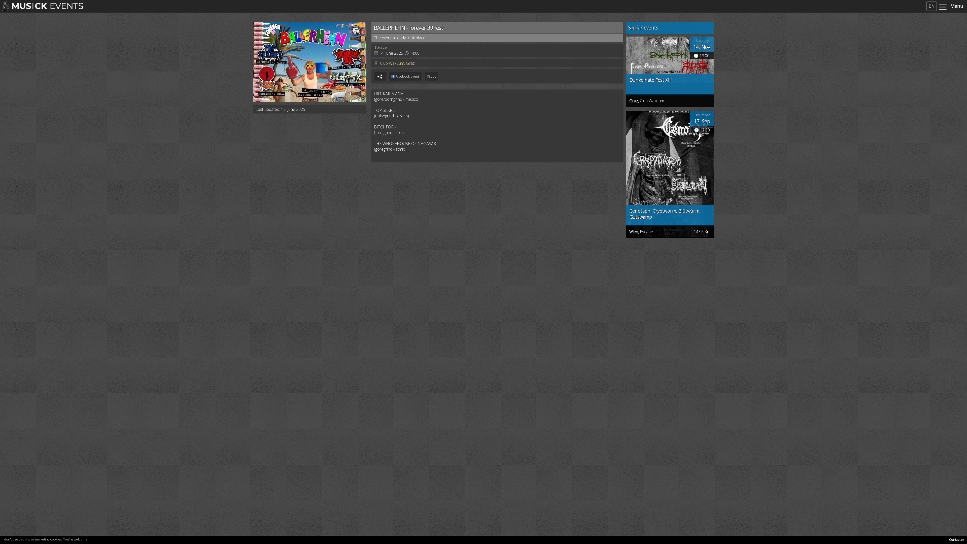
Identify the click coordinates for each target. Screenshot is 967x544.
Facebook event (407, 76)
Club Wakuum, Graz (397, 63)
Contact (956, 539)
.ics (433, 76)
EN (932, 6)
